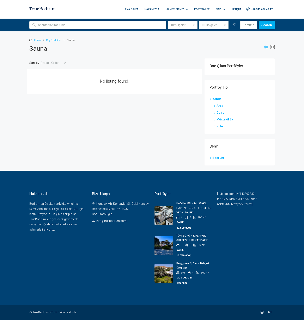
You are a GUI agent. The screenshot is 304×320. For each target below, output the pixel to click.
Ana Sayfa (131, 9)
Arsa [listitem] (220, 106)
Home (37, 40)
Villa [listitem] (220, 126)
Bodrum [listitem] (218, 158)
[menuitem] (259, 9)
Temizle (248, 25)
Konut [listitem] (216, 99)
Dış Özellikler (53, 40)
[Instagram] (263, 312)
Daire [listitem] (220, 112)
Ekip (218, 9)
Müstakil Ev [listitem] (225, 119)
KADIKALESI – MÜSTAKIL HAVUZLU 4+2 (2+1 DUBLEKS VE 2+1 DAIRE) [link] (193, 208)
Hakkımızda (152, 9)
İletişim (236, 9)
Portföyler (202, 9)
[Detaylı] (234, 25)
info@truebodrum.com (111, 220)
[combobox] (182, 25)
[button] (266, 47)
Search (266, 25)
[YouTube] (270, 312)
